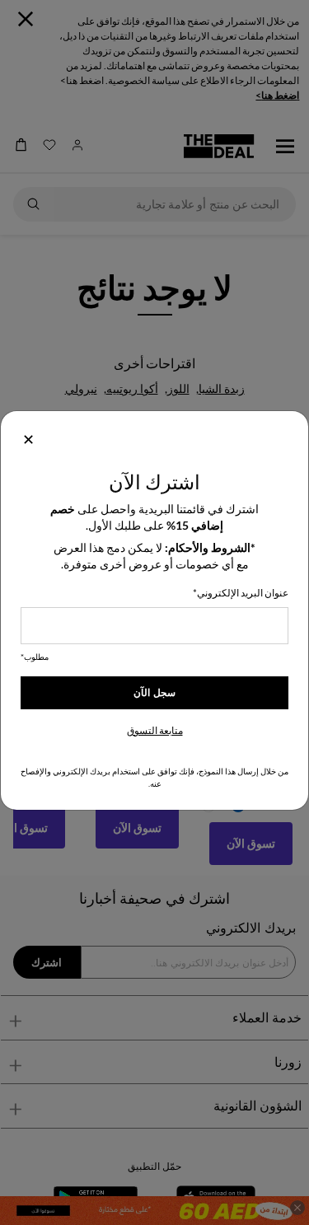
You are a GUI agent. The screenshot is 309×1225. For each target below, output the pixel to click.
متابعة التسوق (155, 730)
